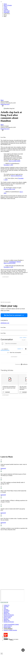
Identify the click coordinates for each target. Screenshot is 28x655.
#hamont (18, 261)
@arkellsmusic (12, 261)
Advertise (6, 606)
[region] (14, 351)
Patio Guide (7, 10)
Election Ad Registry (9, 614)
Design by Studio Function (10, 630)
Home (5, 4)
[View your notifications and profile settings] (25, 348)
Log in (21, 337)
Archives (6, 609)
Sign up (24, 337)
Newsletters (6, 610)
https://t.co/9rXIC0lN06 (9, 263)
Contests (6, 9)
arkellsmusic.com (5, 323)
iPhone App (7, 613)
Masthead (6, 612)
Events (5, 8)
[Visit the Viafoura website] (24, 364)
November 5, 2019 (8, 165)
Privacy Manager (8, 628)
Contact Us (6, 605)
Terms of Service (8, 616)
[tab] (5, 349)
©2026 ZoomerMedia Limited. (11, 624)
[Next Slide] (26, 383)
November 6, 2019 (8, 267)
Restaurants (6, 12)
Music (2, 100)
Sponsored (3, 468)
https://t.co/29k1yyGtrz (9, 189)
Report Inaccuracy (5, 104)
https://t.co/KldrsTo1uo (16, 175)
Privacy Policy (7, 617)
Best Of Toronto (8, 5)
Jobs (5, 608)
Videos (5, 6)
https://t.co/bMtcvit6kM (14, 161)
